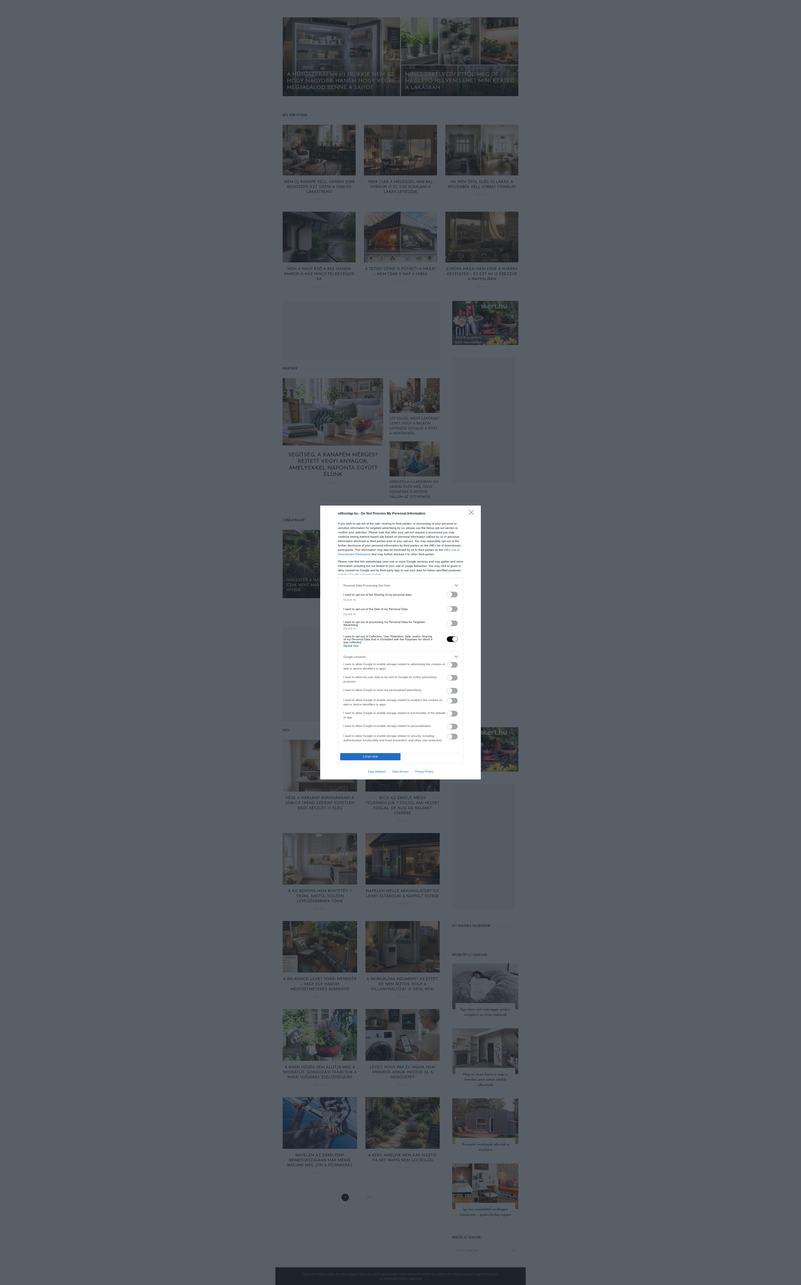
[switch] (452, 594)
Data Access (400, 771)
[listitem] (400, 585)
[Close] (473, 514)
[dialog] (400, 642)
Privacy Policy (424, 771)
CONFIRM (370, 756)
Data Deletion (377, 771)
